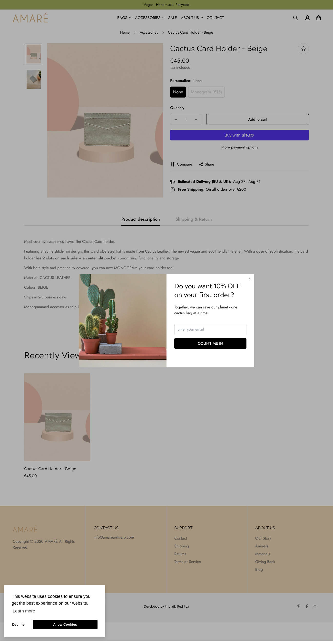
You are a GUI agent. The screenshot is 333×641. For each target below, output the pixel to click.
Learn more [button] (24, 611)
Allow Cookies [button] (65, 624)
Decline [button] (18, 624)
